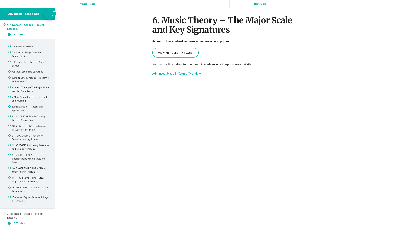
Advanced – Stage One (23, 14)
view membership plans (175, 52)
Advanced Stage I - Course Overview (176, 73)
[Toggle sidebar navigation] (49, 14)
